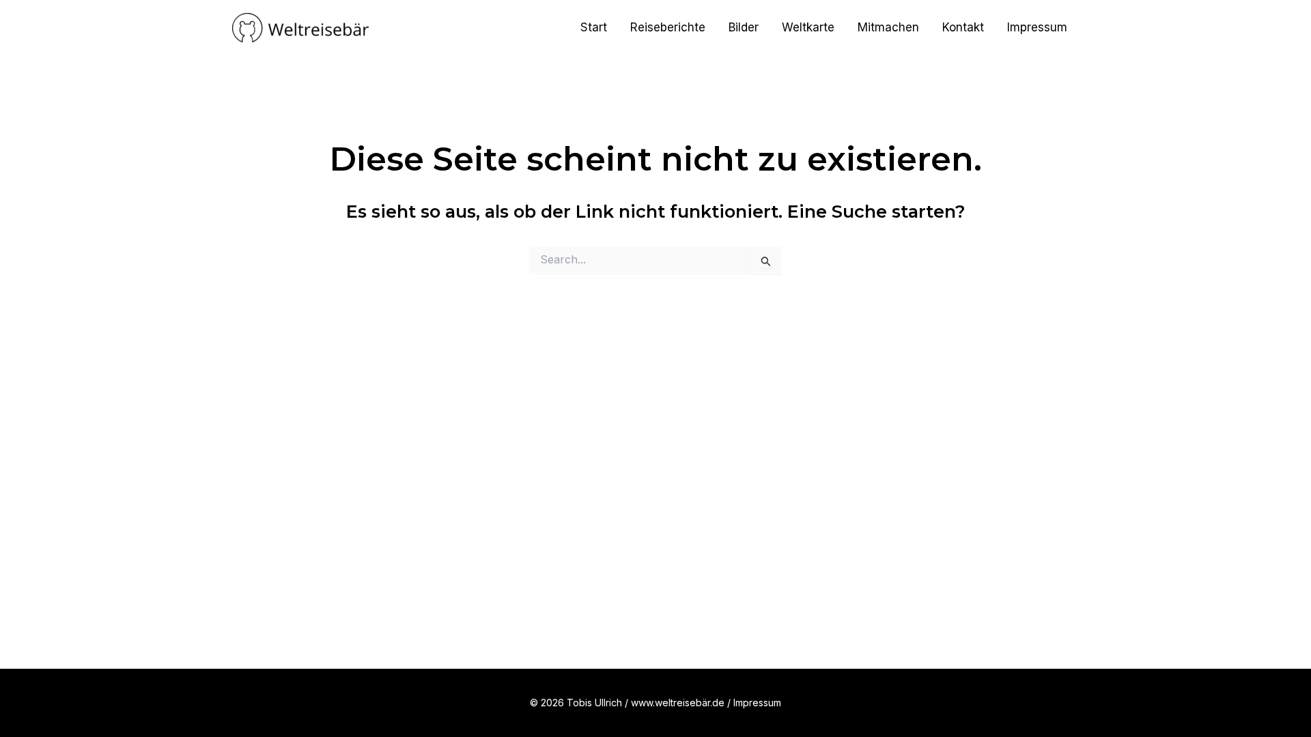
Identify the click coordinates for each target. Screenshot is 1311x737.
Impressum (1037, 27)
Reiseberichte (667, 27)
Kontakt (963, 27)
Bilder (744, 27)
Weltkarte (808, 27)
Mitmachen (888, 27)
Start (593, 27)
